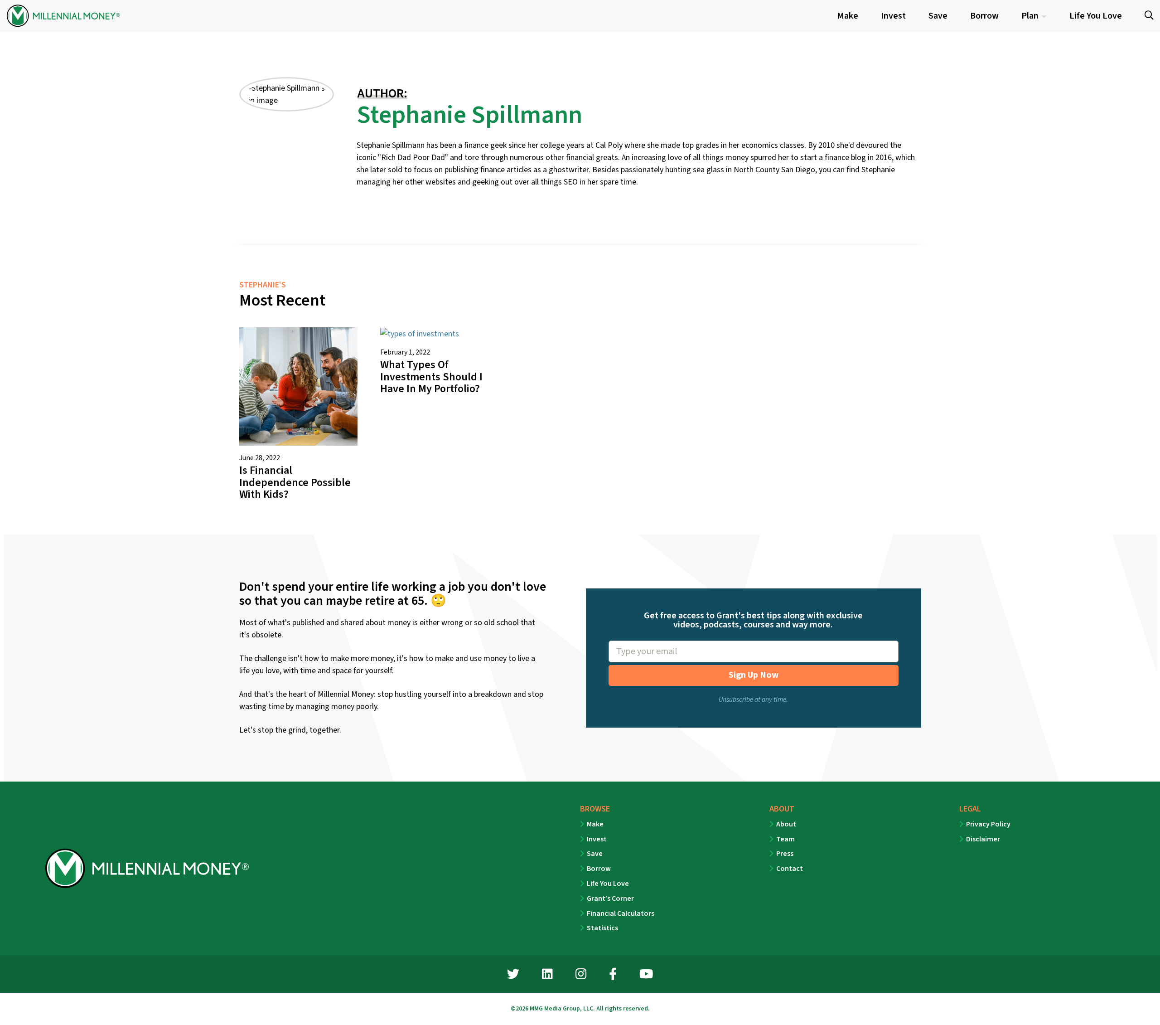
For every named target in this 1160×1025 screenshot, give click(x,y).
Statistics (602, 928)
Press (784, 854)
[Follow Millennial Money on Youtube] (646, 975)
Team (785, 839)
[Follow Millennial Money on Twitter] (513, 975)
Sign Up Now (753, 675)
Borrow (599, 869)
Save (595, 854)
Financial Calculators (620, 913)
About (786, 824)
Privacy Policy (988, 824)
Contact (789, 869)
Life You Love (608, 884)
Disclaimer (983, 839)
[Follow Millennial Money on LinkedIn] (547, 975)
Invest (597, 839)
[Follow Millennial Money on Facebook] (613, 975)
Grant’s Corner (610, 899)
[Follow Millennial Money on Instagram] (580, 975)
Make (595, 824)
